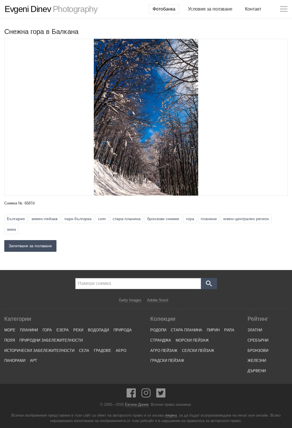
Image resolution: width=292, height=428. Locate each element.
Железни (257, 360)
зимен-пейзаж (44, 218)
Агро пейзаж (163, 350)
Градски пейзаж (167, 360)
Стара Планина (186, 330)
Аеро (121, 350)
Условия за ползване (210, 9)
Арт (33, 360)
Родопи (158, 330)
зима (11, 229)
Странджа (160, 340)
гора (190, 218)
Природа (122, 330)
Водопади (98, 330)
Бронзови (258, 350)
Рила (229, 330)
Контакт (253, 9)
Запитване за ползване (30, 246)
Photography (51, 9)
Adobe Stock (158, 300)
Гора (47, 330)
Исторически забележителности (39, 350)
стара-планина (127, 218)
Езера (62, 330)
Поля (9, 340)
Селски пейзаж (198, 350)
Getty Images (130, 300)
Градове (102, 350)
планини (209, 218)
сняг (102, 218)
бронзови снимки (163, 218)
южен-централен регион (246, 218)
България (16, 218)
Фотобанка (164, 9)
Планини (29, 330)
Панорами (14, 360)
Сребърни (258, 340)
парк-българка (78, 218)
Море (9, 330)
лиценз (171, 415)
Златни (255, 330)
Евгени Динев (137, 405)
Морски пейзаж (192, 340)
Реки (78, 330)
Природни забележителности (51, 340)
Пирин (213, 330)
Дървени (257, 371)
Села (84, 350)
